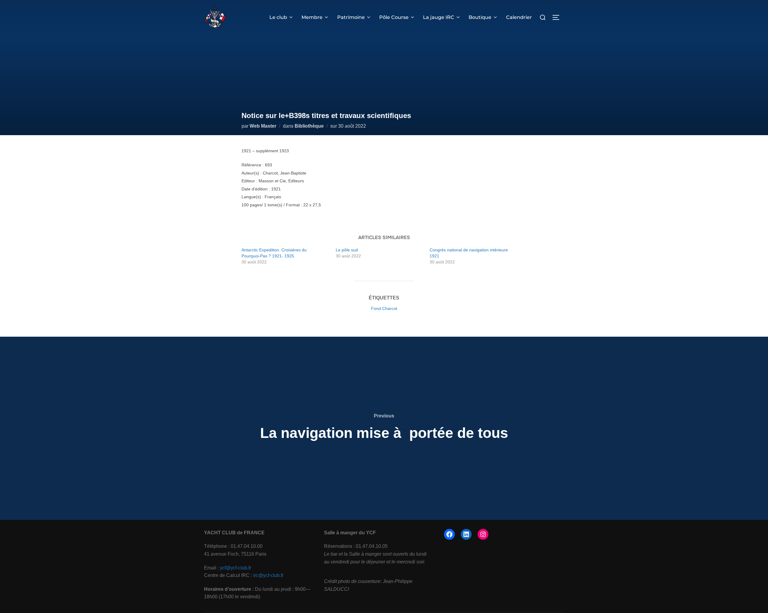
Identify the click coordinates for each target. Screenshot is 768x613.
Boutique (480, 17)
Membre (312, 17)
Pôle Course (394, 17)
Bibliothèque (309, 126)
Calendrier (519, 17)
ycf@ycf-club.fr (235, 567)
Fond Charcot (384, 308)
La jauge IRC (438, 17)
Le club (278, 17)
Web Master (263, 126)
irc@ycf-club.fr (268, 575)
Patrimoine (351, 17)
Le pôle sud (347, 249)
